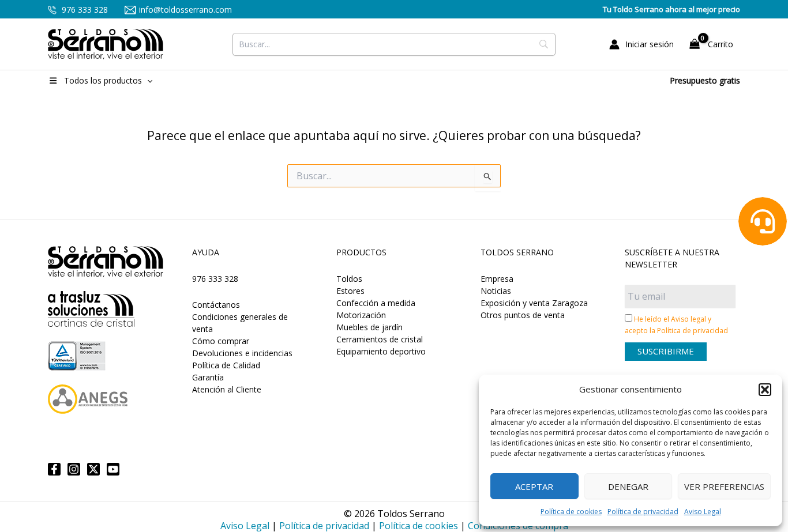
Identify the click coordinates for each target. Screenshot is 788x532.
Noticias (496, 290)
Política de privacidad (642, 511)
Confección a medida (375, 302)
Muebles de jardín (369, 327)
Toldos (349, 278)
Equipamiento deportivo (381, 351)
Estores (350, 290)
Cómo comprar (220, 340)
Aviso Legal (702, 511)
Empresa (497, 278)
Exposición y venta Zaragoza (534, 302)
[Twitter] (93, 469)
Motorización (361, 315)
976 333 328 (83, 9)
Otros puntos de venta (523, 315)
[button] (765, 389)
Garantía (208, 377)
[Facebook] (54, 469)
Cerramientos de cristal (379, 339)
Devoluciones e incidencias (242, 353)
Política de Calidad (226, 365)
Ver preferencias (724, 486)
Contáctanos (216, 304)
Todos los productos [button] (103, 80)
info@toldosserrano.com (185, 9)
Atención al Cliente (226, 389)
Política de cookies (571, 511)
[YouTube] (113, 469)
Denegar (628, 486)
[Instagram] (73, 469)
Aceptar (534, 486)
